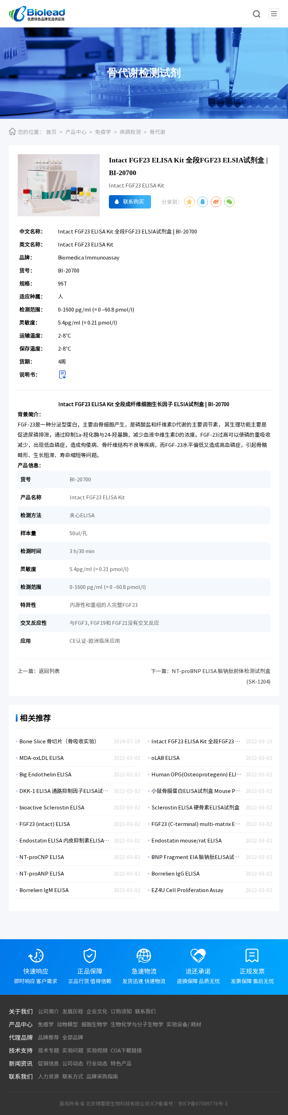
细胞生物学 (94, 1024)
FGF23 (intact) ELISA (44, 824)
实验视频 (96, 1050)
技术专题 (48, 1050)
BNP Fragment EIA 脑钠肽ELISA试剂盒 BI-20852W (196, 857)
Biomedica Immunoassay (88, 257)
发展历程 (72, 1011)
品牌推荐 (48, 1037)
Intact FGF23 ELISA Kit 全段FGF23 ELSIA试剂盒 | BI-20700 (196, 741)
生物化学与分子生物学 (137, 1024)
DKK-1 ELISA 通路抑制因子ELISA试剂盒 (64, 791)
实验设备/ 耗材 (183, 1024)
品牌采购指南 (102, 1076)
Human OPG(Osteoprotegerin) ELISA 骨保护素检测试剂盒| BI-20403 (196, 774)
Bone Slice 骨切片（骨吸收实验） (59, 741)
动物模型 (67, 1024)
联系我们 (145, 1011)
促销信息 (48, 1063)
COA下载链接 (126, 1050)
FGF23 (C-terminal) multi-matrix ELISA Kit (196, 824)
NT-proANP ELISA (41, 873)
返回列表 (49, 671)
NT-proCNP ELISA (41, 857)
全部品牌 (72, 1037)
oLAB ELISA (165, 758)
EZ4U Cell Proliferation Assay (187, 890)
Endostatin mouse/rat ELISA (186, 840)
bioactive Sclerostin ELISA (51, 807)
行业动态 (96, 1063)
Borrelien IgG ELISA (175, 873)
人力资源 (48, 1076)
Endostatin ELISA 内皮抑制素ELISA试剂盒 (64, 840)
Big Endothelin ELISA (45, 774)
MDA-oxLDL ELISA (41, 758)
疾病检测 (130, 132)
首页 (51, 132)
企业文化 (96, 1011)
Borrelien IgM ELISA (43, 890)
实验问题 (72, 1050)
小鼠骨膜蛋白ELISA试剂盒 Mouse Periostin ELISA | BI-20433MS (196, 791)
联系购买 (133, 201)
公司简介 (48, 1011)
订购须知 (121, 1011)
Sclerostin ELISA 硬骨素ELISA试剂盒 (195, 807)
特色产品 (121, 1063)
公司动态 (72, 1063)
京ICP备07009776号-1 (203, 1103)
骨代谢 (157, 132)
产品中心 (75, 132)
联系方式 (72, 1076)
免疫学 (103, 132)
